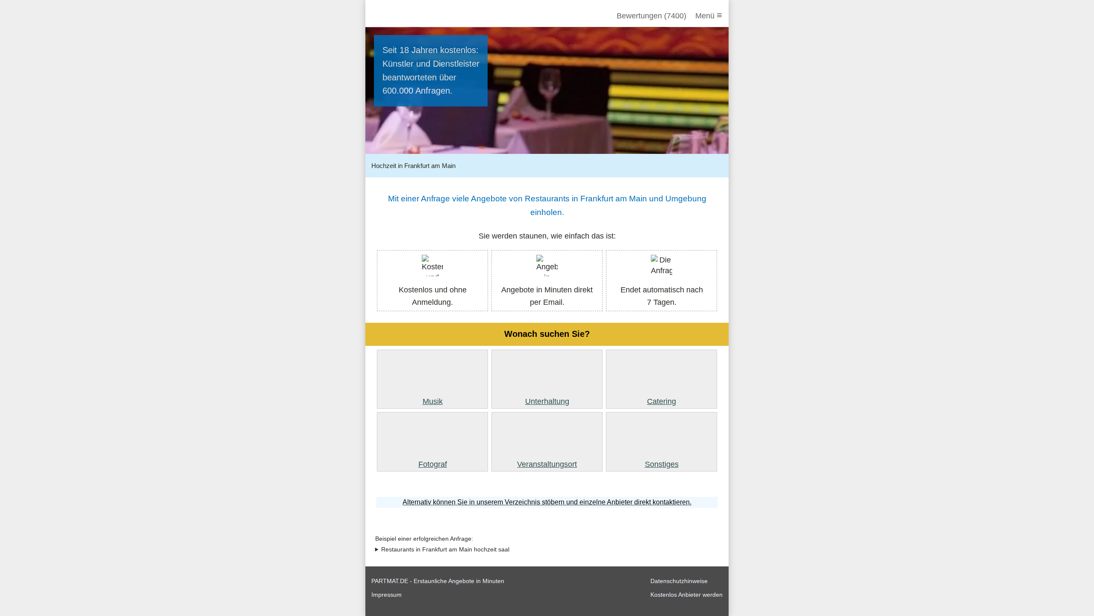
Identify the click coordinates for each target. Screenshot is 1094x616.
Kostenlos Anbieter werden (686, 594)
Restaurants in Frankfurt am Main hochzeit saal (445, 549)
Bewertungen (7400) (651, 16)
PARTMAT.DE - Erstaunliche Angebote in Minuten (437, 581)
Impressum (386, 594)
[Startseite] (417, 16)
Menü (708, 15)
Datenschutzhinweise (679, 581)
